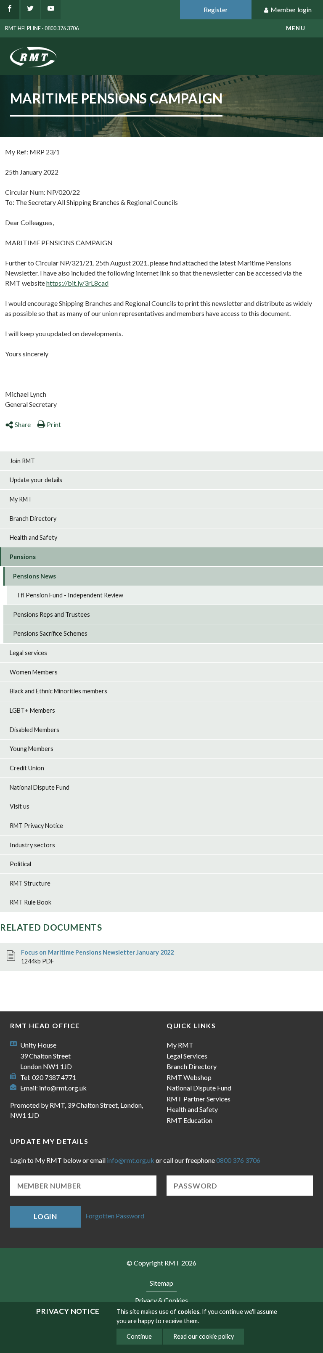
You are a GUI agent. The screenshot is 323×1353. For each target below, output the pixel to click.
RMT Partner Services (198, 1099)
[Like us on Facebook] (9, 9)
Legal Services (187, 1056)
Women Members (34, 672)
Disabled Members (34, 729)
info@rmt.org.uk (63, 1088)
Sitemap (161, 1283)
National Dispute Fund (39, 787)
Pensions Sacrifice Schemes (50, 633)
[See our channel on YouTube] (51, 9)
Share (23, 424)
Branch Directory (33, 518)
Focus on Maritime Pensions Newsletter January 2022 (97, 952)
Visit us (19, 806)
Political (20, 864)
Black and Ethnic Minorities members (58, 691)
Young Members (31, 748)
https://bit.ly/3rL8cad (77, 283)
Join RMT (22, 460)
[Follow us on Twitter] (30, 9)
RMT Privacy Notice (36, 825)
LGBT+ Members (32, 710)
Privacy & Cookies (161, 1300)
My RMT (21, 499)
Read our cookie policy (203, 1336)
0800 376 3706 (238, 1160)
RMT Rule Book (30, 902)
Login (45, 1216)
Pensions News (34, 576)
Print (54, 424)
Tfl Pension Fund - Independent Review (69, 595)
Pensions (23, 556)
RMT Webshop (189, 1077)
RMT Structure (30, 883)
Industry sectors (32, 845)
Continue (139, 1336)
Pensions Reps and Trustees (51, 614)
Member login (291, 9)
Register (216, 9)
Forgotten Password (114, 1216)
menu (295, 28)
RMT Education (189, 1120)
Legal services (28, 652)
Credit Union (27, 768)
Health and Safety (33, 537)
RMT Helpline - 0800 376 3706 (42, 28)
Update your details (36, 479)
